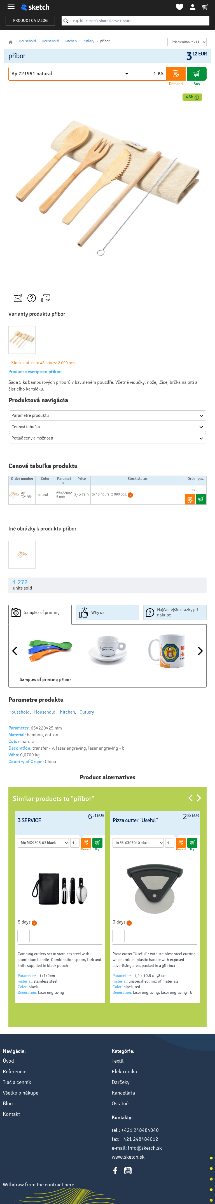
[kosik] (205, 7)
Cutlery (88, 41)
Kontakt (11, 1114)
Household (27, 41)
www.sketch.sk (128, 1157)
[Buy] (197, 74)
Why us (97, 612)
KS (160, 74)
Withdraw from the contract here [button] (38, 1185)
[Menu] (11, 6)
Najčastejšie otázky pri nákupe (177, 612)
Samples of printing (42, 612)
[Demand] (176, 74)
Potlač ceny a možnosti (32, 438)
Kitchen (71, 41)
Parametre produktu (30, 415)
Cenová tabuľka (25, 426)
